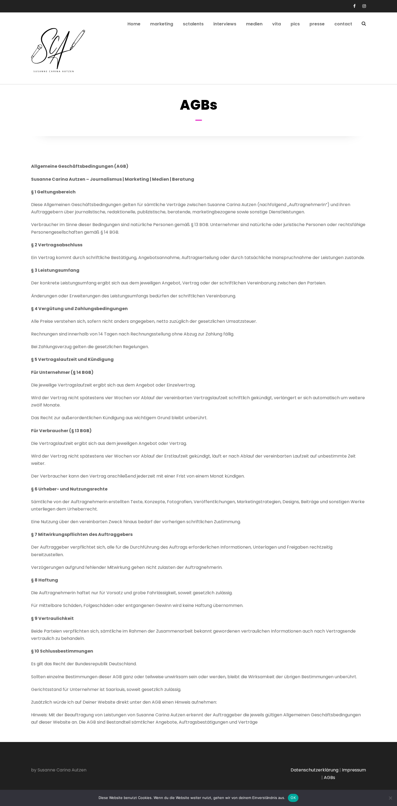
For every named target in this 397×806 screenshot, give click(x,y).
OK (293, 797)
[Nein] (390, 798)
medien (254, 24)
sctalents (193, 24)
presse (317, 24)
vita (276, 24)
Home (133, 24)
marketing (161, 24)
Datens (298, 770)
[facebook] (354, 6)
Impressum (354, 770)
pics (295, 24)
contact (343, 24)
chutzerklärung (322, 770)
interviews (224, 24)
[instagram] (364, 6)
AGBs (329, 777)
